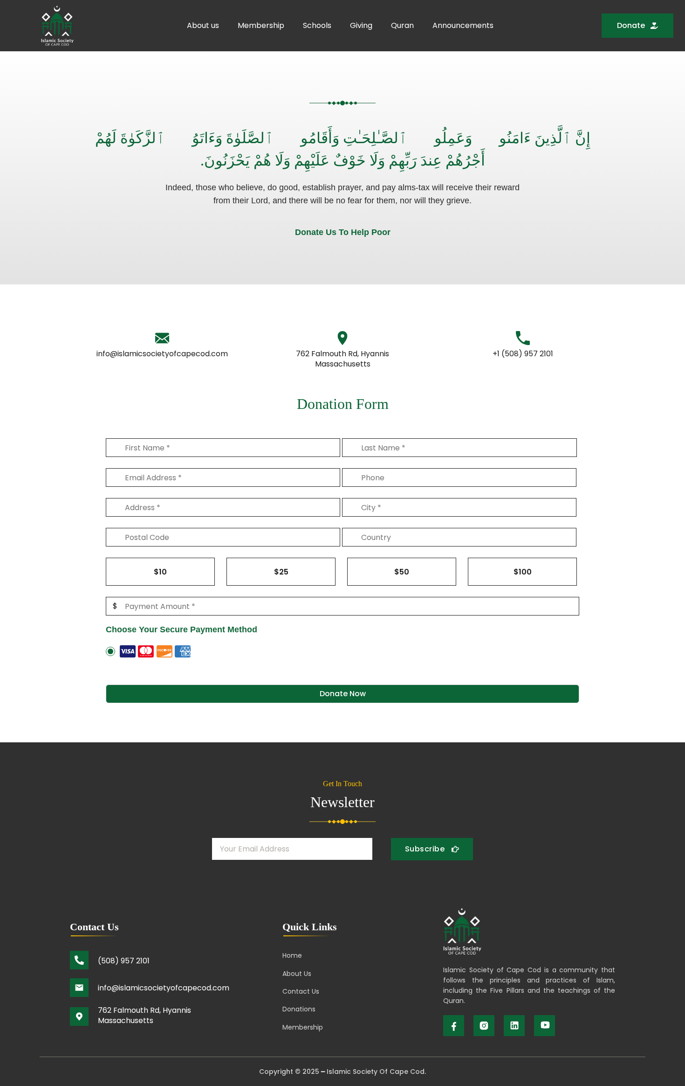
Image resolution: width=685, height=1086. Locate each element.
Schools (317, 25)
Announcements (462, 25)
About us (203, 25)
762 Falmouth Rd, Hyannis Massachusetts (342, 358)
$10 (160, 572)
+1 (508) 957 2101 (523, 353)
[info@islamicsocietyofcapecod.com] (162, 338)
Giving (361, 25)
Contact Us (300, 991)
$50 (401, 572)
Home (292, 955)
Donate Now (343, 693)
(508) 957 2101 (124, 960)
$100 (523, 572)
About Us (296, 973)
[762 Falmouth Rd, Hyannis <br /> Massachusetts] (342, 338)
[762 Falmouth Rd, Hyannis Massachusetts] (79, 1016)
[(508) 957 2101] (79, 960)
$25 (281, 572)
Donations (298, 1009)
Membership (261, 25)
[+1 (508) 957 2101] (523, 338)
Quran (402, 25)
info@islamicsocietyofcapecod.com (162, 353)
